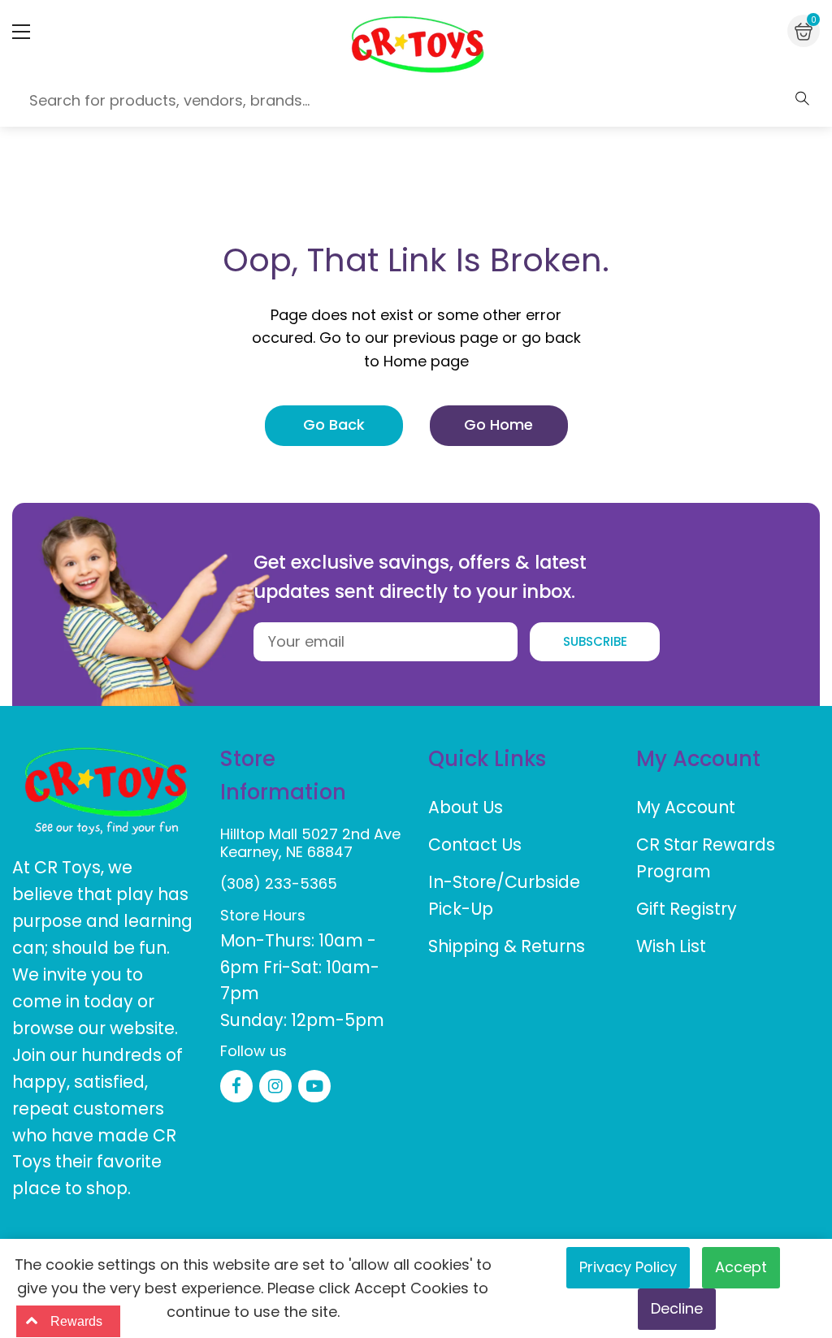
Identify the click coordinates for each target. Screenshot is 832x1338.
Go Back (334, 424)
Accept (741, 1267)
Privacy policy (628, 1267)
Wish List (671, 946)
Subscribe (595, 641)
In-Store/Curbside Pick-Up (504, 895)
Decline (677, 1308)
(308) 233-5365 (278, 883)
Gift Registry (686, 908)
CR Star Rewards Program (705, 858)
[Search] (802, 98)
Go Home (498, 424)
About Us (465, 807)
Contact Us (475, 844)
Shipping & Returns (506, 946)
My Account (685, 807)
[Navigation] (21, 31)
